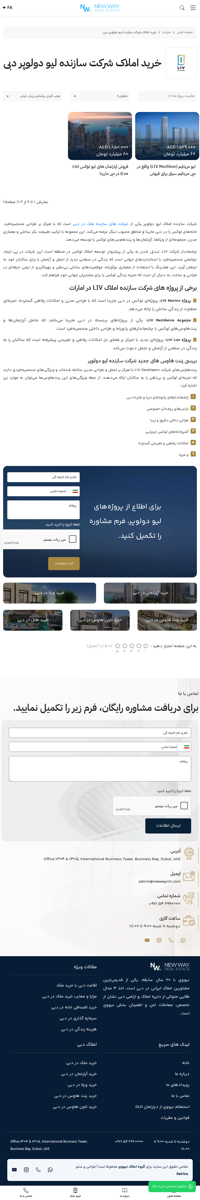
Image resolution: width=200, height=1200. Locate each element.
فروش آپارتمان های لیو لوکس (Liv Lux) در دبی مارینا (100, 170)
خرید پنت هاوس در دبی (167, 620)
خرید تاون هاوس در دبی (100, 620)
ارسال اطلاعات (168, 826)
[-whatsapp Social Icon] (183, 940)
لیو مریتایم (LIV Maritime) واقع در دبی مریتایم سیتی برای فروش (166, 170)
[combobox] (73, 491)
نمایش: (123, 96)
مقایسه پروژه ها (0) (181, 96)
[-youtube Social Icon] (147, 940)
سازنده (166, 32)
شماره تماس (168, 895)
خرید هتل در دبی (32, 620)
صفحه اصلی (185, 32)
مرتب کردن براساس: (47, 96)
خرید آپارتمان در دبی (150, 593)
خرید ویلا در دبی (49, 593)
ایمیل (175, 873)
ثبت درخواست (64, 563)
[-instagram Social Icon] (159, 940)
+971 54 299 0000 (129, 1142)
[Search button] (183, 8)
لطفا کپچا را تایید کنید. (62, 525)
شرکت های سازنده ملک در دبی (99, 224)
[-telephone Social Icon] (171, 940)
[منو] (192, 8)
